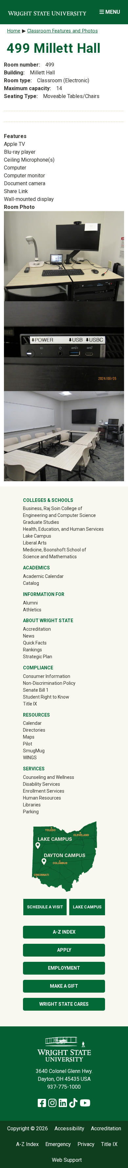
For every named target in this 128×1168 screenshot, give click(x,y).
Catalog (31, 583)
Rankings (32, 649)
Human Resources (42, 798)
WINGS (30, 757)
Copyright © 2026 (27, 1128)
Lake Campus (37, 536)
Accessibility (69, 1128)
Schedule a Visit (45, 907)
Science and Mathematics (50, 556)
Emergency (58, 1144)
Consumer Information (46, 676)
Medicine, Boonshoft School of (54, 549)
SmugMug (43, 750)
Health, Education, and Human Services (63, 529)
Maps (28, 737)
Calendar (32, 723)
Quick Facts (35, 642)
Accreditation (37, 629)
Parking (31, 811)
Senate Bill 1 (36, 690)
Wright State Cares (64, 1004)
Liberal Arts (35, 542)
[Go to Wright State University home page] (47, 12)
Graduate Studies (41, 522)
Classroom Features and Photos (62, 31)
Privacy (86, 1144)
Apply (64, 950)
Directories (34, 730)
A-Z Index (64, 932)
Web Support (67, 1160)
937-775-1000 (64, 1087)
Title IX (30, 703)
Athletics (41, 609)
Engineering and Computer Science (59, 515)
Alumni (39, 602)
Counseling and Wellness (48, 777)
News (28, 636)
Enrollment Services (43, 791)
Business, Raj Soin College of (52, 508)
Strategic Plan (37, 656)
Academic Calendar (43, 576)
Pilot (27, 743)
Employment (64, 968)
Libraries (32, 804)
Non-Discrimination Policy (49, 683)
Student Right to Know (46, 697)
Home (14, 31)
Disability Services (41, 784)
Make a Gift (64, 986)
